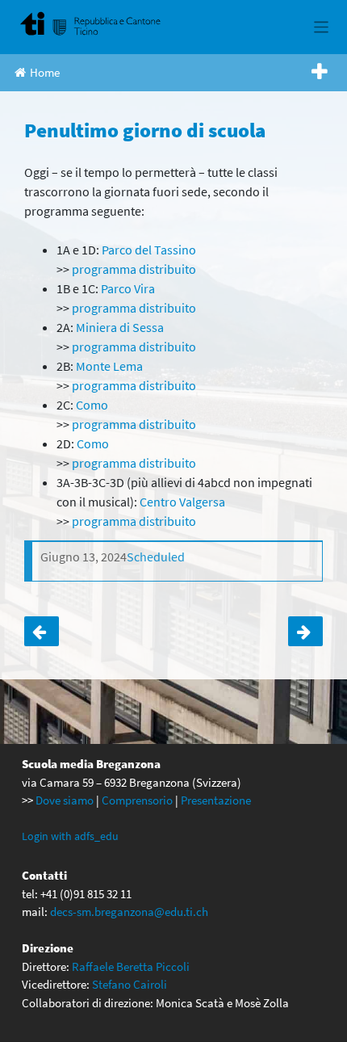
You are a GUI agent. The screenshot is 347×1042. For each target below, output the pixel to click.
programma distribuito (134, 269)
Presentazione (216, 800)
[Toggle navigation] (321, 27)
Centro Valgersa (182, 502)
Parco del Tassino (149, 250)
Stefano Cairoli (129, 984)
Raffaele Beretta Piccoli (131, 966)
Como (92, 405)
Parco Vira (128, 288)
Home (45, 72)
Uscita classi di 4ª (41, 631)
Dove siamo (65, 800)
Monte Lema (109, 366)
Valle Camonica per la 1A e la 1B (305, 631)
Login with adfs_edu (70, 836)
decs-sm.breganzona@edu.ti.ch (129, 911)
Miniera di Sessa (120, 327)
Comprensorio (137, 800)
